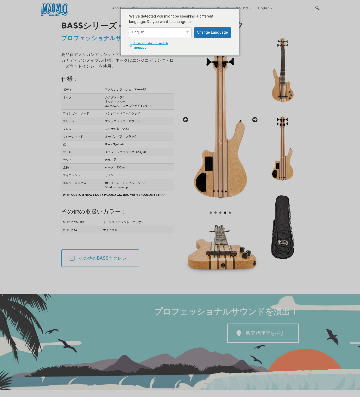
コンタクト (243, 8)
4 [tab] (225, 212)
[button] (317, 6)
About (116, 8)
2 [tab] (215, 212)
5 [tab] (230, 212)
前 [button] (186, 120)
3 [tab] (220, 212)
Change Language (212, 32)
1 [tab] (211, 212)
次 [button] (254, 120)
